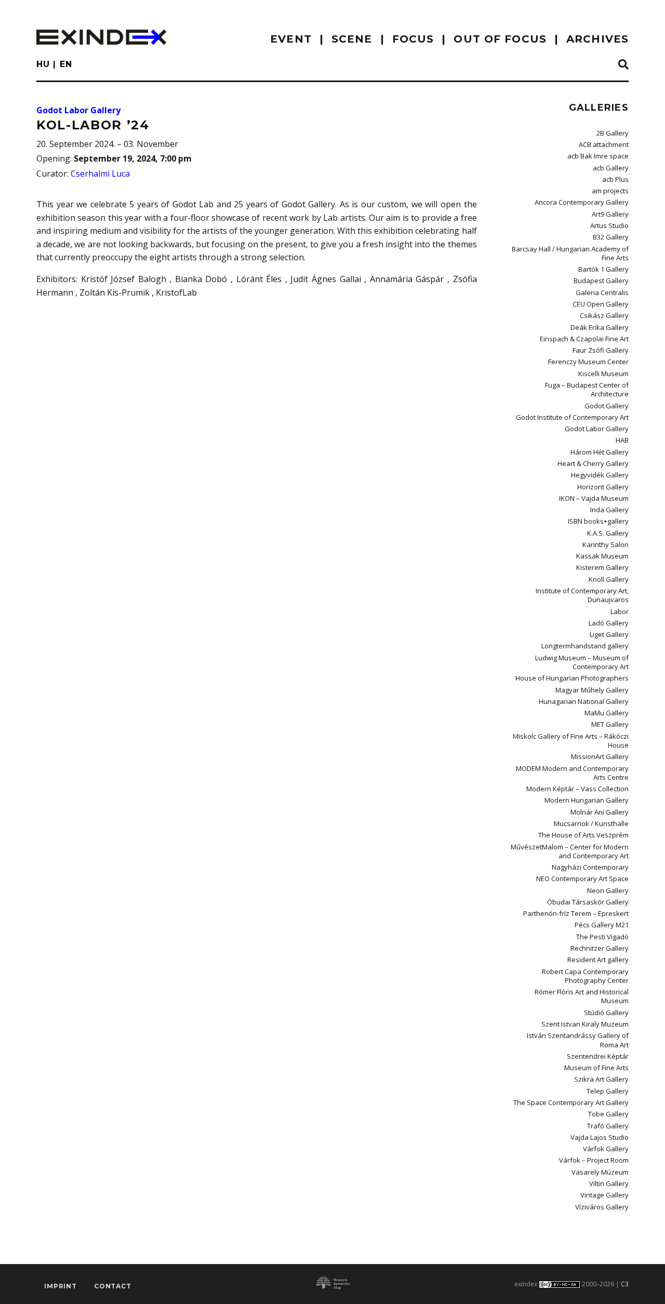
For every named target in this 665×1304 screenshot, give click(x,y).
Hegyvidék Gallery (600, 475)
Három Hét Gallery (599, 452)
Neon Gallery (608, 890)
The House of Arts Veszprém (583, 835)
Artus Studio (609, 225)
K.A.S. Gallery (608, 533)
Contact (112, 1286)
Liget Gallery (609, 634)
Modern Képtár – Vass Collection (577, 788)
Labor (619, 611)
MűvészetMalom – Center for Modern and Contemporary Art (570, 851)
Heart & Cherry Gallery (593, 463)
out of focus (500, 39)
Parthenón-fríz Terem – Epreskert (576, 913)
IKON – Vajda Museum (594, 498)
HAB (622, 440)
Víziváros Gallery (602, 1207)
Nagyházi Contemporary (590, 867)
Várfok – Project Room (594, 1160)
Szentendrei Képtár (598, 1056)
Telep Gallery (608, 1091)
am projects (610, 190)
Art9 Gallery (610, 214)
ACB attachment (604, 144)
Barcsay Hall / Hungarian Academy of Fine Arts (570, 253)
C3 (625, 1284)
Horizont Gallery (603, 486)
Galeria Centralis (602, 292)
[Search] (623, 65)
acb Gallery (611, 167)
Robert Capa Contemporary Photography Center (585, 976)
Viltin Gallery (609, 1183)
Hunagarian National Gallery (584, 701)
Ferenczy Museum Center (588, 361)
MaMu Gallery (606, 712)
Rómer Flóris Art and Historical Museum (582, 996)
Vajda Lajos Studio (599, 1137)
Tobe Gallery (608, 1114)
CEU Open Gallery (601, 304)
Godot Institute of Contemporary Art (572, 417)
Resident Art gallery (598, 959)
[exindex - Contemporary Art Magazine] (101, 37)
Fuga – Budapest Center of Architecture (587, 389)
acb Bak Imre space (598, 156)
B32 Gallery (611, 237)
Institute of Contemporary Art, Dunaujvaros (582, 595)
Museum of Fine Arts (596, 1067)
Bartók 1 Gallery (603, 269)
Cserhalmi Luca (100, 173)
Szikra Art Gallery (601, 1079)
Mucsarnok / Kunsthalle (591, 823)
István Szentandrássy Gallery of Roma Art (578, 1040)
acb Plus (615, 179)
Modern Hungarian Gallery (586, 800)
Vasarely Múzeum (600, 1172)
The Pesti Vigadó (602, 936)
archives (597, 39)
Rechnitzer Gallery (599, 948)
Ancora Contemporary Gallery (582, 202)
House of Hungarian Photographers (572, 678)
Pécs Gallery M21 (602, 924)
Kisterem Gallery (602, 567)
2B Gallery (612, 133)
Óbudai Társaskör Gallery (588, 902)
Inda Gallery (609, 509)
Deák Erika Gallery (599, 327)
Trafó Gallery (608, 1125)
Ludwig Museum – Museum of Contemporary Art (582, 662)
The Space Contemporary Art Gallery (571, 1102)
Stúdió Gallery (606, 1012)
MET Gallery (610, 724)
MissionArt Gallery (600, 756)
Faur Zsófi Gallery (601, 350)
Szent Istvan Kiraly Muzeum (585, 1024)
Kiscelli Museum (603, 373)
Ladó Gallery (609, 623)
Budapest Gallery (601, 280)
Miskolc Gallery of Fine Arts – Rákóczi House (571, 740)
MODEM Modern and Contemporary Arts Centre (572, 773)
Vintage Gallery (604, 1195)
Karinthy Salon (605, 544)
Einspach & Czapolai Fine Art (584, 338)
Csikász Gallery (604, 315)
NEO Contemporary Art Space (582, 878)
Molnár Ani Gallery (599, 812)
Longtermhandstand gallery (585, 645)
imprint (60, 1286)
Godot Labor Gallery (78, 110)
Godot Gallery (606, 405)
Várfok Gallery (606, 1148)
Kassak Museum (602, 556)
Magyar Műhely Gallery (592, 690)
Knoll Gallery (609, 579)
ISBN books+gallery (598, 521)
